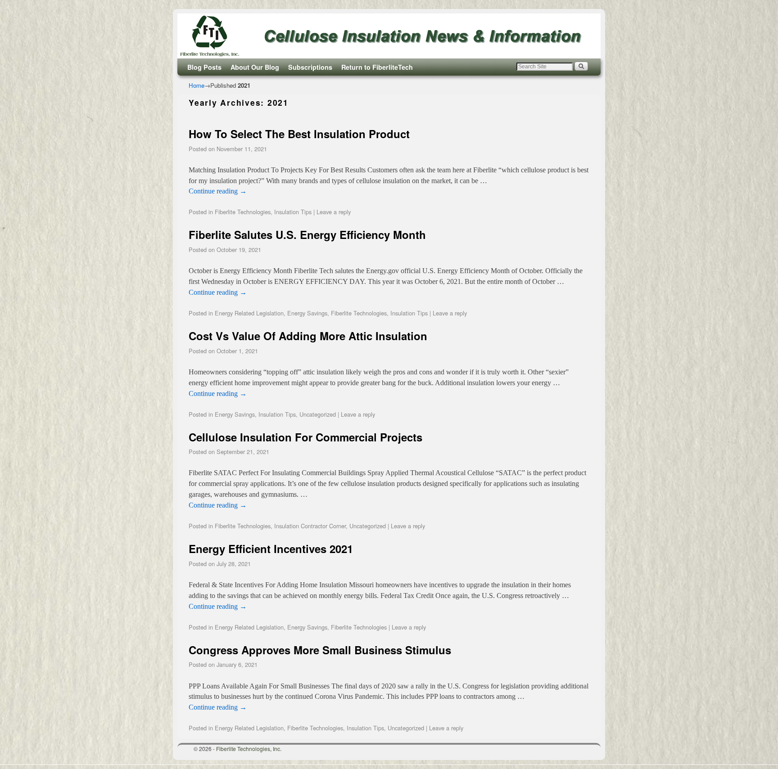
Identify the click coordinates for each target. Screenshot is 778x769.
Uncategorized (317, 414)
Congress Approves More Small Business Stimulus (320, 649)
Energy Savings (307, 313)
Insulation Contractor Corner (310, 526)
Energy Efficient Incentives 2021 (271, 548)
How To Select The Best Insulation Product (299, 133)
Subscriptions (310, 67)
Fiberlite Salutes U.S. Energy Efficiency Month (307, 234)
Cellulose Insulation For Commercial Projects (305, 437)
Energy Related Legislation (249, 313)
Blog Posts (204, 67)
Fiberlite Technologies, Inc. (248, 748)
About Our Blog (255, 67)
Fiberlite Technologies (243, 211)
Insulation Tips (293, 211)
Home (196, 85)
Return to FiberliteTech (377, 67)
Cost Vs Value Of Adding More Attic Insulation (308, 335)
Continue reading (218, 191)
